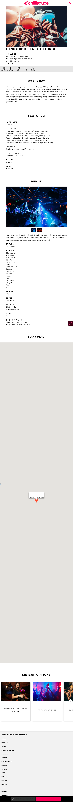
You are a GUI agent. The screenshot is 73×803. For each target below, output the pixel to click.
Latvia (4, 788)
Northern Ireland (8, 750)
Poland (4, 791)
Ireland (4, 784)
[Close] (42, 494)
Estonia (4, 765)
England (4, 739)
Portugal (5, 795)
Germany (5, 769)
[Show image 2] (39, 230)
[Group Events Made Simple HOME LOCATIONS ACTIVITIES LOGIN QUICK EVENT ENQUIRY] (3, 3)
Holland (4, 776)
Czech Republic (7, 761)
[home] (36, 3)
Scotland (5, 742)
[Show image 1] (33, 230)
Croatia (4, 757)
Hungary (5, 780)
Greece (4, 773)
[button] (36, 500)
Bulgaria (5, 754)
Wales (4, 746)
